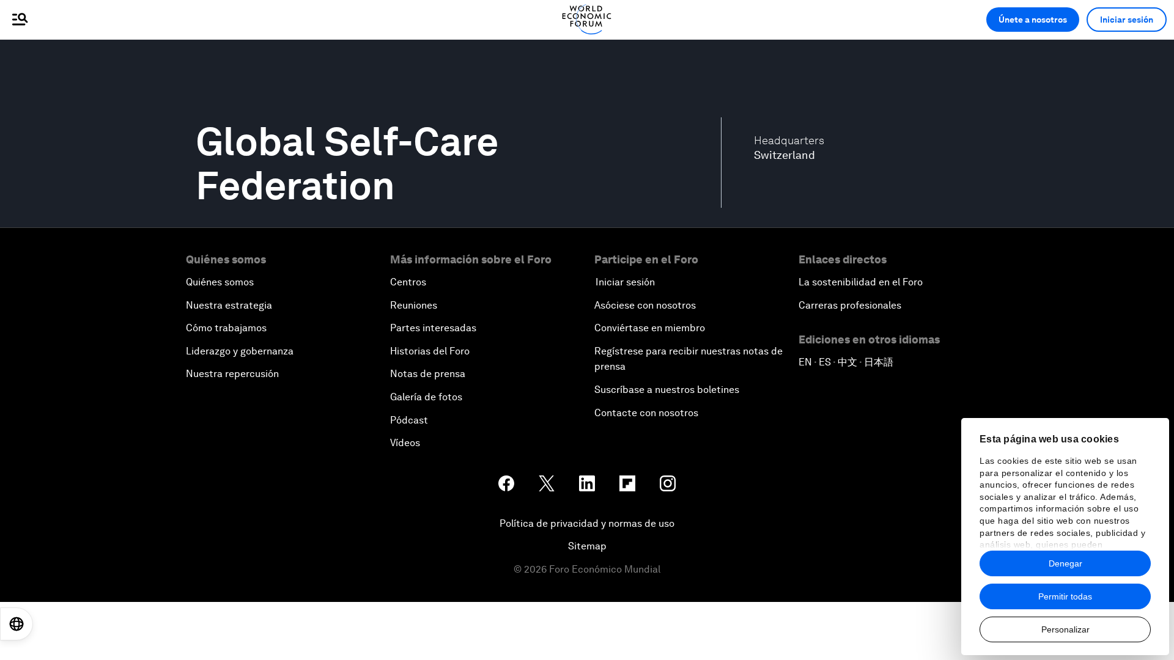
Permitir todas (1065, 596)
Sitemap (587, 546)
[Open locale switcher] (16, 624)
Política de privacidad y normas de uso (587, 523)
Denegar (1065, 563)
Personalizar (1065, 629)
